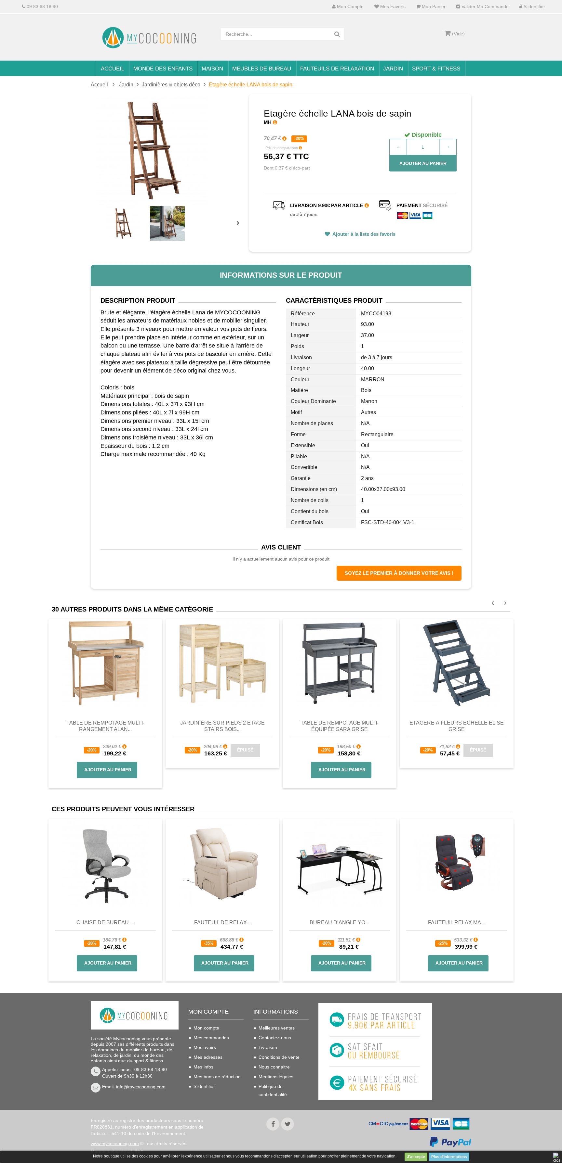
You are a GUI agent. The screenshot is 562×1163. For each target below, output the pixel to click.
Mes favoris (392, 6)
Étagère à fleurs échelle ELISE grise (456, 726)
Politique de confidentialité (273, 1090)
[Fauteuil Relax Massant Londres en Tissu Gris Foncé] (457, 862)
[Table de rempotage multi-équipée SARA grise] (339, 662)
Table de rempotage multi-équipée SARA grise (340, 726)
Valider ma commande (484, 6)
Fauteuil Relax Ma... (456, 922)
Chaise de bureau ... (105, 922)
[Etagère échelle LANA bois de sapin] (122, 223)
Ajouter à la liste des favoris (363, 234)
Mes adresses (208, 1057)
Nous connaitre (274, 1066)
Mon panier (433, 6)
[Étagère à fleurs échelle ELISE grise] (457, 662)
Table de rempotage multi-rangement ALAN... (105, 726)
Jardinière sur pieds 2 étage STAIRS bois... (222, 726)
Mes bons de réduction (217, 1076)
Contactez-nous (275, 1037)
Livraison (268, 1047)
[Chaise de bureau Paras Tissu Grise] (105, 862)
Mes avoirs (205, 1047)
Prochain (240, 227)
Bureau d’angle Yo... (339, 922)
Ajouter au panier (423, 163)
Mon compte (350, 6)
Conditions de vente (279, 1057)
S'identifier (533, 6)
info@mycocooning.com (141, 1086)
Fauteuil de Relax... (222, 922)
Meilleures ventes (277, 1027)
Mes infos (203, 1066)
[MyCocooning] (151, 37)
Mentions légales (276, 1076)
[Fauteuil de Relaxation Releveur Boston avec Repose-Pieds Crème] (222, 862)
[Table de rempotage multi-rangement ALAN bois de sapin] (105, 662)
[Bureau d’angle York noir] (339, 862)
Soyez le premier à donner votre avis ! (399, 573)
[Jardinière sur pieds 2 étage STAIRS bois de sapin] (222, 662)
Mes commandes (211, 1037)
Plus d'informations (449, 1157)
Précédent (106, 215)
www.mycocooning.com (115, 1143)
